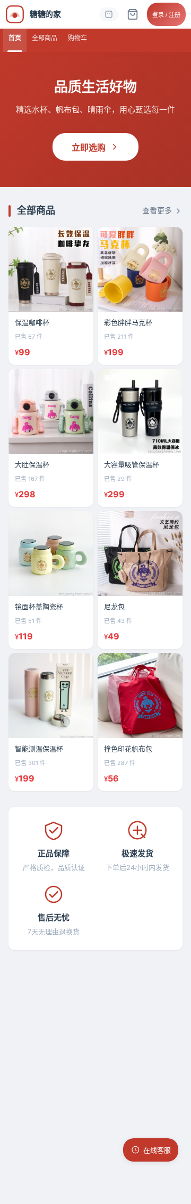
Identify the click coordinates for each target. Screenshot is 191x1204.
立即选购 (89, 147)
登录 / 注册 (166, 15)
